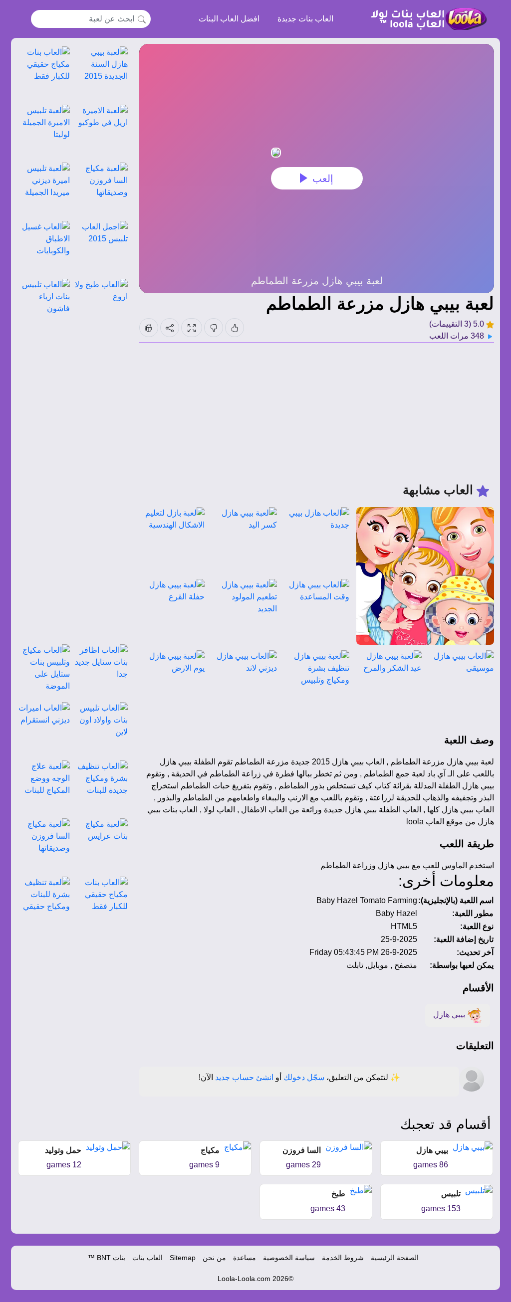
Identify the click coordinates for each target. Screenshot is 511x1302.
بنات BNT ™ (106, 1258)
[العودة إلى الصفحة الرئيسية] (424, 18)
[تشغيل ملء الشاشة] (191, 327)
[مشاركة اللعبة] (169, 327)
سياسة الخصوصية (289, 1258)
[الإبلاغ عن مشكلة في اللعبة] (148, 327)
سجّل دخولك (303, 1077)
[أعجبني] (234, 327)
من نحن (214, 1258)
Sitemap (183, 1258)
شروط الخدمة (343, 1258)
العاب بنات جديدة (305, 18)
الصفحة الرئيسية (395, 1258)
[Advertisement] (316, 412)
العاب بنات (147, 1258)
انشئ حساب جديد (244, 1077)
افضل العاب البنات (229, 18)
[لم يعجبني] (213, 327)
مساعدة (244, 1258)
